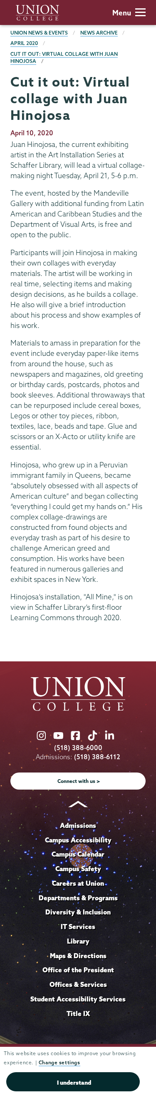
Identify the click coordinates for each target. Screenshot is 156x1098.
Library (78, 941)
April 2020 (24, 43)
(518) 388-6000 (78, 748)
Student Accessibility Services (78, 999)
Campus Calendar (78, 854)
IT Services (78, 926)
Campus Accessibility (78, 840)
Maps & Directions (78, 955)
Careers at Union (78, 883)
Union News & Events (39, 33)
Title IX (78, 1013)
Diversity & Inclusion (78, 912)
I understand (74, 1082)
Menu (121, 12)
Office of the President (78, 970)
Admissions (78, 825)
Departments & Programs (78, 898)
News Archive (99, 33)
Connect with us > (78, 781)
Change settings (59, 1062)
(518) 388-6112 (97, 757)
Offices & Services (78, 984)
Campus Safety (78, 868)
